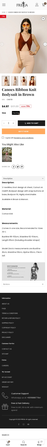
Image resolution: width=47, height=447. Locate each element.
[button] (2, 44)
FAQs (4, 308)
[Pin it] (22, 167)
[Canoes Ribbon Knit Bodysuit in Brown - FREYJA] (23, 44)
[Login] (37, 5)
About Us (5, 304)
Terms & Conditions (10, 313)
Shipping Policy (8, 323)
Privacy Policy (8, 332)
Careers (5, 366)
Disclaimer (6, 337)
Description (7, 178)
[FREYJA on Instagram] (23, 424)
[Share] (14, 167)
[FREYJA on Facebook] (18, 424)
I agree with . (19, 138)
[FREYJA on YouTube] (28, 424)
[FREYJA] (22, 5)
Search (5, 435)
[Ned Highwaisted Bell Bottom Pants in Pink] (7, 154)
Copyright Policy (9, 328)
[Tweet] (18, 167)
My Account (7, 377)
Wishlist (5, 387)
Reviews (6, 284)
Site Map (5, 354)
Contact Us (7, 349)
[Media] (43, 19)
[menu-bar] (5, 5)
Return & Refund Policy (11, 318)
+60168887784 (33, 397)
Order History (7, 382)
